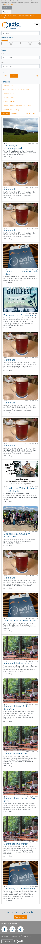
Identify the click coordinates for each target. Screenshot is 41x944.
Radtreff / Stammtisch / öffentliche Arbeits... (17, 106)
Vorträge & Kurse (8, 86)
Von (2, 54)
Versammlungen (8, 94)
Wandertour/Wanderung (11, 110)
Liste (6, 113)
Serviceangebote (8, 98)
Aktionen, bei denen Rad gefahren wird (16, 90)
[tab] (20, 86)
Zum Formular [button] (20, 917)
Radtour (5, 76)
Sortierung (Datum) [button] (30, 113)
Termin (14, 76)
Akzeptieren (7, 7)
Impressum (5, 936)
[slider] (9, 40)
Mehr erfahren (8, 4)
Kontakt (26, 936)
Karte (14, 113)
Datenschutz (16, 936)
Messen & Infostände (10, 102)
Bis (2, 62)
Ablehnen (6, 12)
